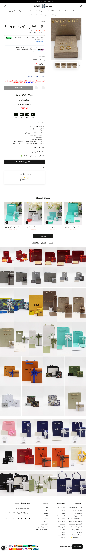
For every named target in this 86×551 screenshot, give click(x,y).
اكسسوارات (61, 507)
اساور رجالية (61, 526)
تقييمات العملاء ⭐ (76, 537)
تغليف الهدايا (29, 82)
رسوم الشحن (42, 33)
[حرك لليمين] (5, 1)
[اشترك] (5, 508)
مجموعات (62, 524)
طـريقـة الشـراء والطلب (75, 507)
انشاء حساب (61, 535)
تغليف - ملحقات (60, 516)
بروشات (46, 521)
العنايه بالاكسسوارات (75, 521)
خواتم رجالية (61, 529)
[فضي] (36, 69)
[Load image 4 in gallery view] (57, 65)
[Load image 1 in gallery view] (74, 65)
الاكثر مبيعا (61, 521)
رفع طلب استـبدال (76, 535)
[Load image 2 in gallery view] (69, 65)
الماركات (62, 510)
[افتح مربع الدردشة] (3, 548)
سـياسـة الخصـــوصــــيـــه (75, 518)
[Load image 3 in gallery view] (63, 65)
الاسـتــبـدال (78, 513)
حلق (47, 507)
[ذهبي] (42, 69)
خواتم (46, 510)
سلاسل (46, 513)
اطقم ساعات (44, 524)
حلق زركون (36, 129)
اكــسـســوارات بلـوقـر (76, 516)
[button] (81, 6)
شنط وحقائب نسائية (42, 529)
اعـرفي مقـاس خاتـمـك (75, 526)
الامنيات (62, 537)
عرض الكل (43, 236)
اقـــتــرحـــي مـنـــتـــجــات (75, 524)
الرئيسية (43, 21)
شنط (63, 513)
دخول (63, 532)
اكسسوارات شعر (43, 526)
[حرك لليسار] (80, 1)
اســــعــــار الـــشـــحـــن (76, 510)
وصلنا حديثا (61, 518)
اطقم (46, 518)
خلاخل (46, 516)
